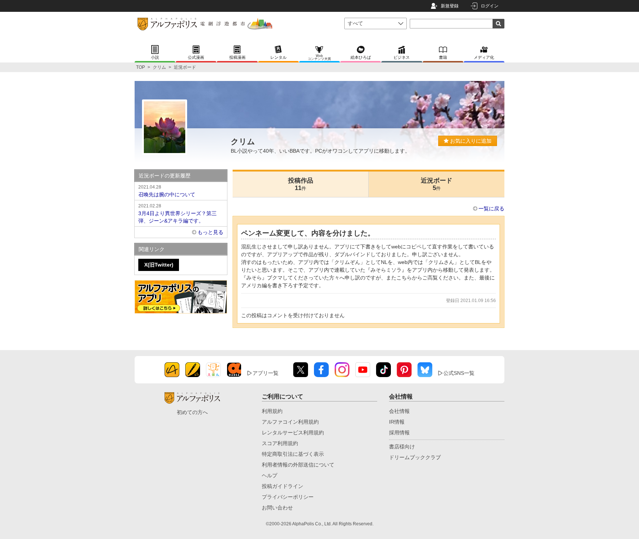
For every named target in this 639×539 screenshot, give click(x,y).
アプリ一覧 (265, 373)
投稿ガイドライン (282, 486)
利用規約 (272, 411)
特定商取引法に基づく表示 (293, 454)
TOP (140, 67)
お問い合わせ (277, 508)
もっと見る (210, 232)
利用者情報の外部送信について (298, 465)
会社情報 (399, 411)
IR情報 (397, 422)
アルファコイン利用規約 (290, 422)
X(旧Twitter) (158, 265)
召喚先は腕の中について (166, 190)
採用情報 (399, 432)
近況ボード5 (436, 184)
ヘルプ (269, 475)
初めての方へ (192, 412)
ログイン (489, 6)
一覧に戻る (491, 208)
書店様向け (402, 447)
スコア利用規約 (280, 443)
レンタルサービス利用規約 (293, 432)
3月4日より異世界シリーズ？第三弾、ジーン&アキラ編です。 (177, 213)
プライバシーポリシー (288, 497)
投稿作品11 (300, 184)
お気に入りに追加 (470, 141)
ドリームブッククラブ (415, 457)
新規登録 (450, 6)
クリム (159, 67)
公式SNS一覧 (458, 373)
